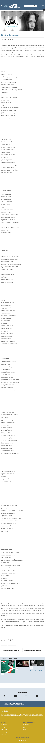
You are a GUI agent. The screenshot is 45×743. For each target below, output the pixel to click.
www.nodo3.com (25, 737)
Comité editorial (26, 724)
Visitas (20, 33)
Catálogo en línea (26, 727)
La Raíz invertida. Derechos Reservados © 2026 (8, 718)
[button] (21, 682)
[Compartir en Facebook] (8, 39)
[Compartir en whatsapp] (12, 39)
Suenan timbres (4, 729)
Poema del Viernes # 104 (35, 670)
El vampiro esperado (12, 644)
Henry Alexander (9, 33)
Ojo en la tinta (3, 734)
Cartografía (3, 731)
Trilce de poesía (4, 724)
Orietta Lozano (4, 644)
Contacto (24, 729)
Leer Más (2, 679)
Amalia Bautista (19, 672)
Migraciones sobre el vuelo (6, 732)
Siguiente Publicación (34, 650)
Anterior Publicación (12, 650)
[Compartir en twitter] (10, 39)
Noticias (24, 725)
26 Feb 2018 (15, 33)
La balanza (3, 725)
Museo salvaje (3, 727)
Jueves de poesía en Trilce (6, 677)
